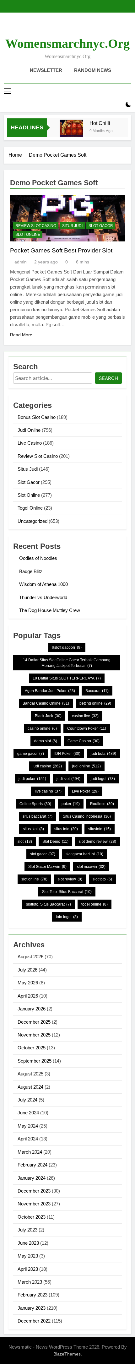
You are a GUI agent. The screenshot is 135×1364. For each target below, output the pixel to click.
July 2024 (27, 1099)
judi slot (68, 779)
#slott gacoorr (67, 647)
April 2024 (28, 1138)
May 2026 (28, 982)
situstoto (99, 829)
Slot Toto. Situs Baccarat (67, 892)
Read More (21, 334)
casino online (42, 728)
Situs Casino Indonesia (87, 816)
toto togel (67, 917)
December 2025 (34, 1022)
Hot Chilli (99, 123)
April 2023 (28, 1269)
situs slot (33, 829)
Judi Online (29, 430)
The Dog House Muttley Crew (49, 610)
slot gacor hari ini (84, 854)
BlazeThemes (67, 1353)
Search (108, 378)
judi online (86, 766)
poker (71, 804)
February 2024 (32, 1164)
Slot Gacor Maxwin (47, 866)
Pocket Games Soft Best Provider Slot (61, 250)
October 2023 (32, 1217)
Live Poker (85, 791)
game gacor (30, 753)
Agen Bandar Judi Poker (50, 691)
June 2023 (28, 1243)
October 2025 (32, 1047)
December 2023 (34, 1191)
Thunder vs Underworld (43, 597)
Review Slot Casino (35, 226)
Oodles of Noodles (38, 558)
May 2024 (28, 1126)
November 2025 (34, 1034)
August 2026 (30, 956)
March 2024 (30, 1152)
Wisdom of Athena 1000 (43, 584)
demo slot (45, 741)
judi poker (32, 779)
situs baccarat (37, 816)
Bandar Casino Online (46, 703)
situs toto (66, 829)
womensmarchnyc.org (67, 43)
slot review (70, 879)
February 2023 (32, 1294)
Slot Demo (55, 841)
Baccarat (97, 691)
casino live (85, 716)
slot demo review (97, 841)
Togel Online (30, 508)
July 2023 (27, 1229)
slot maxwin (91, 866)
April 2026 (28, 996)
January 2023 (32, 1308)
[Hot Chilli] (71, 131)
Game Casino (84, 741)
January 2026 (32, 1008)
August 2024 (30, 1087)
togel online (94, 904)
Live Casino (30, 443)
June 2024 (28, 1112)
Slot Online (27, 234)
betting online (95, 703)
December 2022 (34, 1320)
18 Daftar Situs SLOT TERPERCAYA (67, 678)
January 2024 (32, 1178)
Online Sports (35, 804)
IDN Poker (67, 753)
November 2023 (34, 1203)
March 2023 (30, 1282)
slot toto (102, 879)
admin (20, 261)
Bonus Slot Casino (37, 417)
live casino (48, 791)
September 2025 (34, 1061)
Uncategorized (32, 521)
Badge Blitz (30, 571)
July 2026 (27, 969)
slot (25, 841)
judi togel (103, 779)
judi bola (103, 753)
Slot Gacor (101, 226)
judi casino (47, 766)
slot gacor (42, 854)
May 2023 (28, 1255)
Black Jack (48, 716)
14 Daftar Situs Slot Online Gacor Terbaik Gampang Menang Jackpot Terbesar (67, 663)
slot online (34, 879)
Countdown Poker (86, 728)
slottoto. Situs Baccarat (48, 904)
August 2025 (30, 1073)
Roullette (102, 804)
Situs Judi (72, 226)
